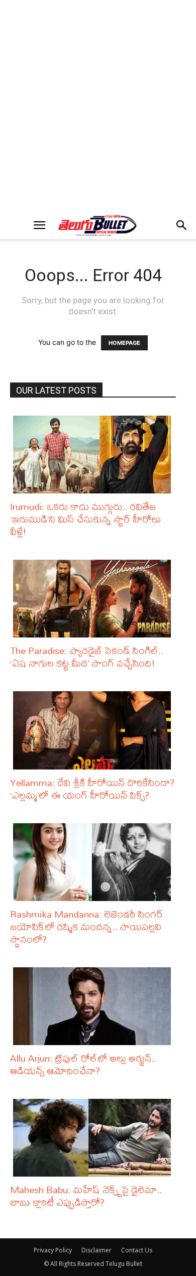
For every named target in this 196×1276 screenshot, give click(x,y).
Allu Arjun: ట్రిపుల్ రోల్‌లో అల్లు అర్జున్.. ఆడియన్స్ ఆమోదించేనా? (83, 1064)
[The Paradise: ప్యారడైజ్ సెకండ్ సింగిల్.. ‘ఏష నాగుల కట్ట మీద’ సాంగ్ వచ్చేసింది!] (94, 598)
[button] (39, 225)
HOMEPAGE (124, 342)
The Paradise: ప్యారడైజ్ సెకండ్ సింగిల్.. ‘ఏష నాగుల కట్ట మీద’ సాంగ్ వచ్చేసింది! (86, 657)
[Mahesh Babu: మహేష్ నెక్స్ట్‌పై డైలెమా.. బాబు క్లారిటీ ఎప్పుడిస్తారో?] (94, 1138)
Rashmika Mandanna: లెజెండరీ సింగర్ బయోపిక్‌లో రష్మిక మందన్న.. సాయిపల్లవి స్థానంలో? (86, 926)
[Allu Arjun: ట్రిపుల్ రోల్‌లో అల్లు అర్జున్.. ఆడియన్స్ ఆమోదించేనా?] (94, 1006)
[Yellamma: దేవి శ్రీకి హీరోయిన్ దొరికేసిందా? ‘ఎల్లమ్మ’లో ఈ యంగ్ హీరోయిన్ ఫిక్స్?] (94, 730)
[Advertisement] (98, 106)
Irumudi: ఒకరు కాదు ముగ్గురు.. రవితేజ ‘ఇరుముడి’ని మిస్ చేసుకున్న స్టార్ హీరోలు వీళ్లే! (85, 518)
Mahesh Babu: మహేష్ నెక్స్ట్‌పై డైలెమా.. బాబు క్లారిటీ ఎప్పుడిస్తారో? (86, 1196)
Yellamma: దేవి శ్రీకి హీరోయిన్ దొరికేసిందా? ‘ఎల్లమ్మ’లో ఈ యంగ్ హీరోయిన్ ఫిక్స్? (92, 789)
